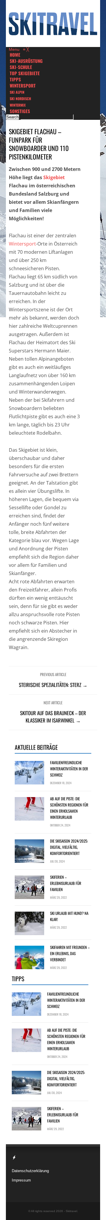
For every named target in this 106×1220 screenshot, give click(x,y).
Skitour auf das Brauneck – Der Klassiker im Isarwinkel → (53, 716)
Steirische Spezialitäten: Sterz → (53, 684)
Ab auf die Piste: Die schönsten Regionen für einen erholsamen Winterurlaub (69, 808)
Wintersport (22, 244)
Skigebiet (54, 177)
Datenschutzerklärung (30, 1171)
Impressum (21, 1180)
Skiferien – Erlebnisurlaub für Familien (65, 883)
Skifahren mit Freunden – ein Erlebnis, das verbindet (70, 953)
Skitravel (71, 1211)
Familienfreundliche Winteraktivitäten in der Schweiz (69, 768)
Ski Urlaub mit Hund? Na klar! (69, 916)
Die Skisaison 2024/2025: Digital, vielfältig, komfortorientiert (69, 847)
